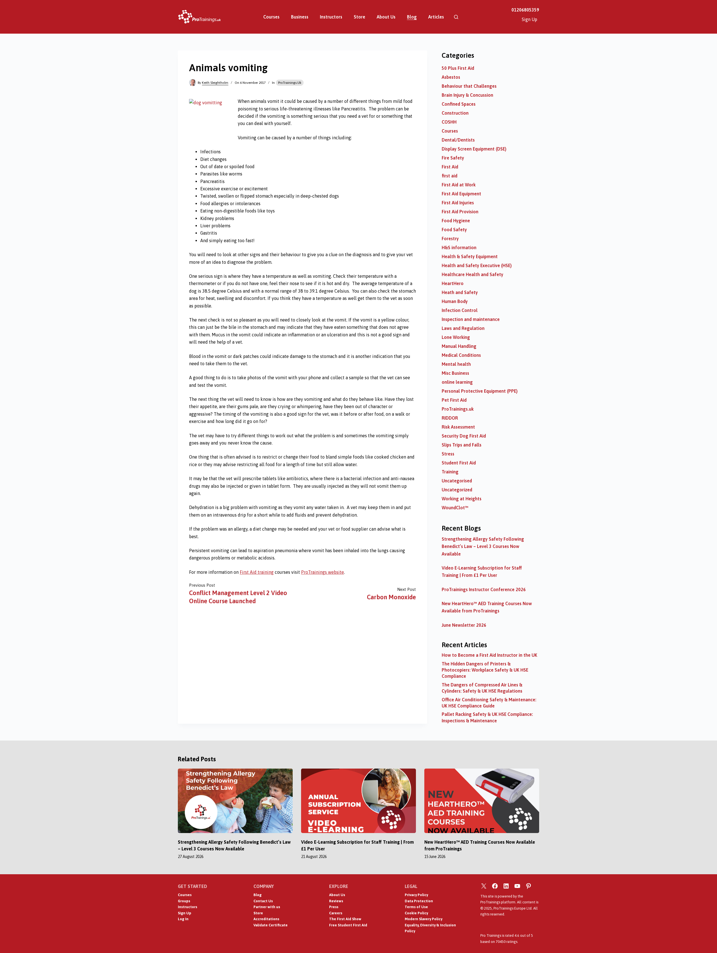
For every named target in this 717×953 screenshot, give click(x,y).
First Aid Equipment (461, 193)
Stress (448, 453)
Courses (271, 16)
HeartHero (453, 283)
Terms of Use (416, 907)
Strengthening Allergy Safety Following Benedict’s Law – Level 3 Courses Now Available (483, 546)
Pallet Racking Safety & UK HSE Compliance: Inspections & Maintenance (487, 717)
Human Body (455, 301)
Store (359, 16)
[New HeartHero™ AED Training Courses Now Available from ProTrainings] (481, 801)
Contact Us (263, 901)
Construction (455, 112)
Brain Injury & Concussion (467, 95)
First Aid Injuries (458, 202)
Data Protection (419, 901)
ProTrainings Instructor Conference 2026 (484, 589)
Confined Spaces (459, 104)
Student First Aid (459, 462)
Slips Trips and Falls (461, 444)
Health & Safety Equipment (470, 256)
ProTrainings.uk (289, 83)
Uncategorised (457, 480)
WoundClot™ (455, 507)
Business (299, 16)
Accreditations (266, 919)
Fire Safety (453, 157)
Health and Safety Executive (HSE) (477, 265)
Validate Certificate (270, 925)
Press (333, 907)
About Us (386, 16)
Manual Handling (459, 346)
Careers (335, 913)
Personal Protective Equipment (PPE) (480, 391)
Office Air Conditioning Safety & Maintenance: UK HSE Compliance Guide (489, 702)
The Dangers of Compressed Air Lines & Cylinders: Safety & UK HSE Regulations (482, 687)
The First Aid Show (345, 919)
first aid (449, 175)
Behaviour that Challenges (469, 86)
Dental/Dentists (458, 139)
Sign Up (529, 19)
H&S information (459, 247)
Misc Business (455, 373)
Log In (183, 919)
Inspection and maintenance (471, 319)
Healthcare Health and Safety (472, 274)
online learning (457, 382)
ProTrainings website (322, 572)
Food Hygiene (456, 220)
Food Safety (454, 229)
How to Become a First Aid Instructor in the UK (489, 655)
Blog (412, 16)
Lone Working (456, 337)
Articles (436, 16)
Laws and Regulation (463, 328)
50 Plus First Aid (458, 68)
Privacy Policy (416, 895)
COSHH (449, 121)
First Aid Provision (460, 211)
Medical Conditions (461, 355)
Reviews (336, 901)
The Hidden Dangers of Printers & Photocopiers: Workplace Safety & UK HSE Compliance (485, 670)
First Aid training (257, 572)
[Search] (456, 17)
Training (450, 471)
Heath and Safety (460, 292)
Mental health (456, 364)
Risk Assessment (458, 426)
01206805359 (525, 9)
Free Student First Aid (348, 925)
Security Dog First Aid (464, 435)
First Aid (450, 166)
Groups (184, 901)
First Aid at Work (459, 184)
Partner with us (266, 907)
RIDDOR (450, 417)
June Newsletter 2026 (464, 625)
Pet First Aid (454, 400)
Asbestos (451, 77)
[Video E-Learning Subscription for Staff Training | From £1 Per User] (358, 801)
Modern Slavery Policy (423, 919)
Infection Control (460, 310)
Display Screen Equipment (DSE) (474, 148)
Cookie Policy (416, 913)
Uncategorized (457, 489)
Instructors (331, 16)
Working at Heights (461, 498)
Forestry (450, 238)
